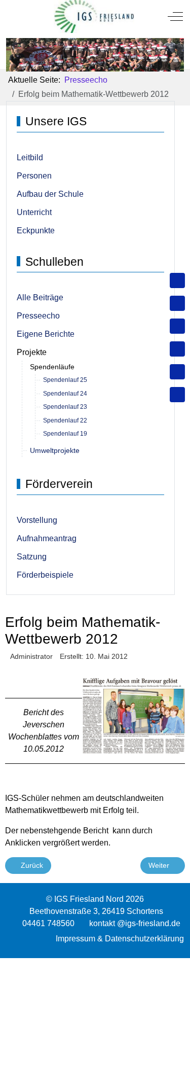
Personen (34, 175)
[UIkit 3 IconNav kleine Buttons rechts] (95, 964)
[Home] (177, 280)
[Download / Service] (177, 303)
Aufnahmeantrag (47, 538)
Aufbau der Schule (50, 194)
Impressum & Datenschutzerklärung (120, 938)
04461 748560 (48, 923)
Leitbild (30, 157)
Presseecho (38, 315)
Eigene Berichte (45, 334)
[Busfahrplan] (177, 394)
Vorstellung (37, 520)
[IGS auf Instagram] (177, 349)
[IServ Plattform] (177, 371)
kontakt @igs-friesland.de (134, 923)
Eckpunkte (36, 230)
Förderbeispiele (45, 575)
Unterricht (34, 212)
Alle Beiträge (40, 297)
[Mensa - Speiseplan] (177, 326)
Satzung (32, 556)
